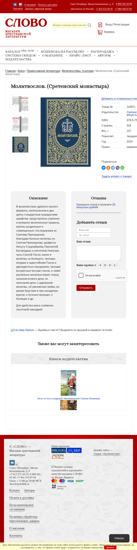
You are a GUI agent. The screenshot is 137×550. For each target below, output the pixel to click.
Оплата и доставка (47, 5)
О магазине (30, 5)
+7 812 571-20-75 (104, 9)
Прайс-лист (80, 55)
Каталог (14, 490)
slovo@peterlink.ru (19, 484)
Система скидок (20, 55)
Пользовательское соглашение (21, 507)
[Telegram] (113, 168)
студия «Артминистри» (107, 453)
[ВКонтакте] (104, 168)
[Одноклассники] (108, 168)
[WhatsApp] (122, 168)
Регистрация (121, 24)
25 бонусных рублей (96, 206)
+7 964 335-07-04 (123, 9)
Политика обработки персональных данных (24, 518)
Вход (108, 24)
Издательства (18, 59)
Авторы (104, 55)
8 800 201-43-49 (124, 4)
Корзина (109, 31)
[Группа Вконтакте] (15, 5)
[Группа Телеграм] (20, 5)
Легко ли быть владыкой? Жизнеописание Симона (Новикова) (68, 398)
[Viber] (118, 168)
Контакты (18, 8)
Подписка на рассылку (62, 51)
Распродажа (102, 51)
